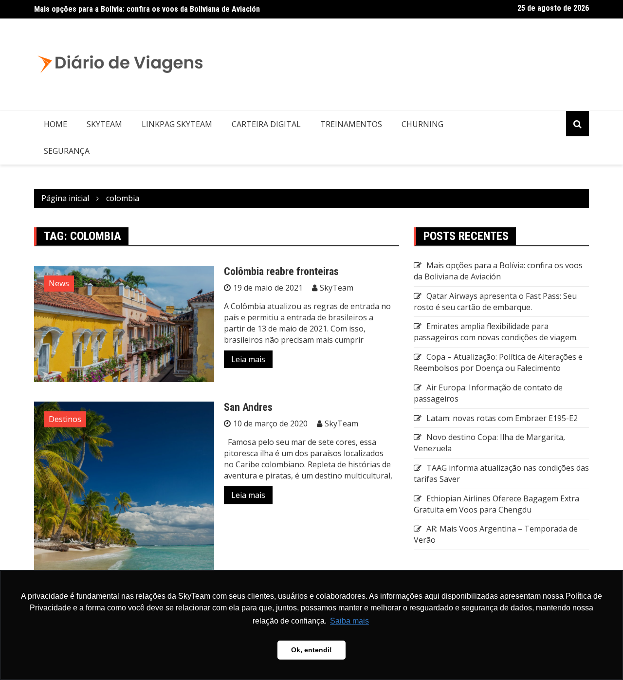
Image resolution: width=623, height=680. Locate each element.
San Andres (248, 407)
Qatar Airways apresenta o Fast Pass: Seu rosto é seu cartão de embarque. (495, 301)
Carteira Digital (266, 124)
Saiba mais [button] (349, 621)
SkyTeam (104, 124)
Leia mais (248, 359)
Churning (422, 124)
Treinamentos (351, 124)
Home (55, 124)
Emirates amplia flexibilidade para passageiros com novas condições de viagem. (496, 332)
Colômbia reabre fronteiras (281, 271)
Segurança (67, 151)
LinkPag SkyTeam (177, 124)
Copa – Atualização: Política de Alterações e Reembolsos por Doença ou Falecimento (498, 362)
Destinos (65, 419)
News (59, 283)
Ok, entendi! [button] (311, 650)
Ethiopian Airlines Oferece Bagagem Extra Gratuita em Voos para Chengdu (496, 504)
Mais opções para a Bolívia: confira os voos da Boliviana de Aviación (147, 9)
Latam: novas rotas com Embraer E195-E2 (502, 418)
